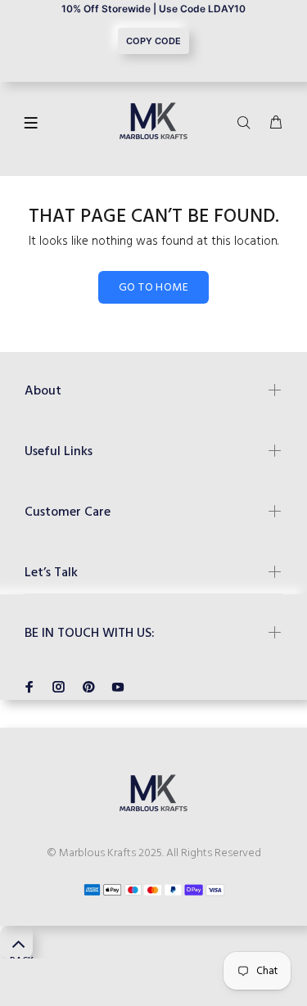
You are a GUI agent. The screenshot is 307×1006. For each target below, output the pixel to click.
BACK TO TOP (21, 956)
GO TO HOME (153, 287)
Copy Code (153, 41)
